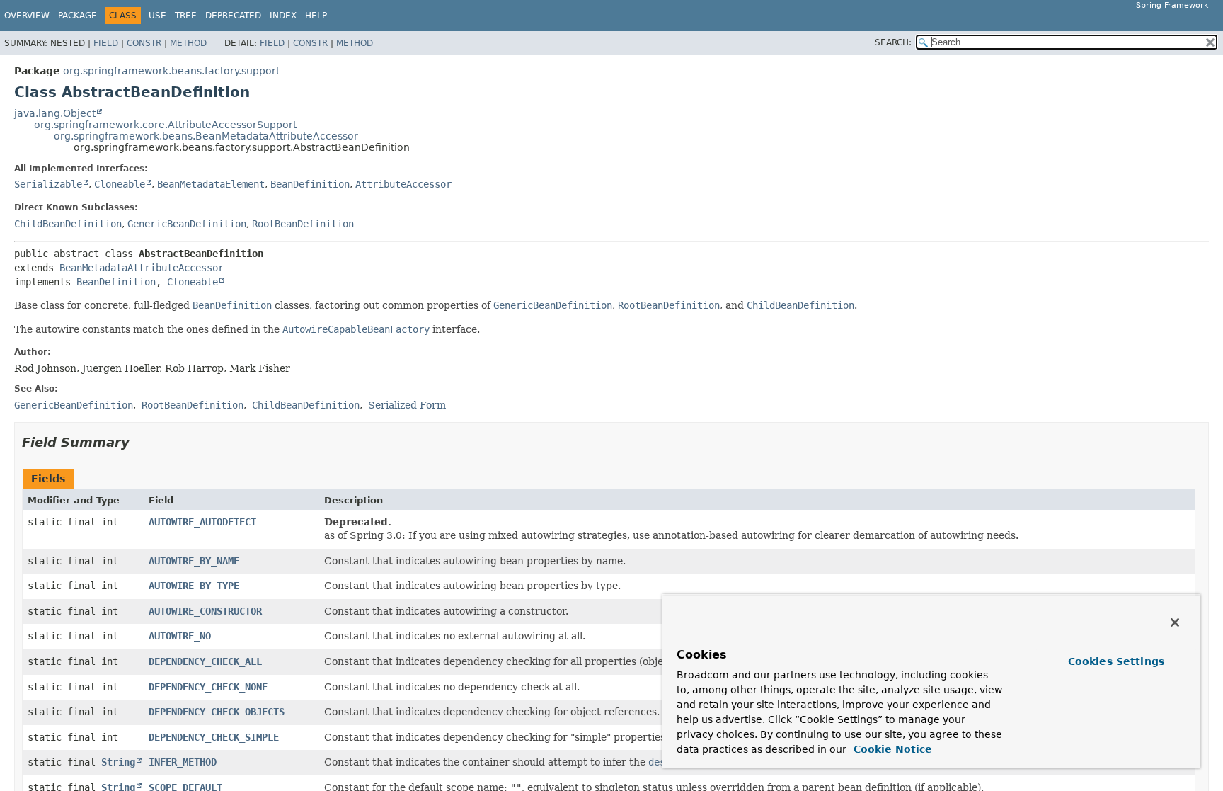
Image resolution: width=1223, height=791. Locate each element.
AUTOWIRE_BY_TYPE (194, 585)
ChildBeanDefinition (68, 223)
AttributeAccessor (403, 184)
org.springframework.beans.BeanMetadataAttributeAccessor (206, 136)
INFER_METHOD (183, 762)
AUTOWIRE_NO (180, 636)
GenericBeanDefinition (186, 223)
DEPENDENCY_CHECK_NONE (208, 687)
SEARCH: (893, 42)
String (118, 762)
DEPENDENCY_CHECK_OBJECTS (217, 711)
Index (283, 16)
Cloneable (119, 184)
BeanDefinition (310, 184)
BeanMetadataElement (211, 184)
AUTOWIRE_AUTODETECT (202, 522)
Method (188, 43)
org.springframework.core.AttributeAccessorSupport (165, 124)
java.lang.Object (55, 113)
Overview (27, 16)
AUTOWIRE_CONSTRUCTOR (205, 611)
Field (105, 43)
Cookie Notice (891, 749)
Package (77, 16)
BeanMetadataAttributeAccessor (141, 267)
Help (316, 16)
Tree (186, 16)
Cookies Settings (1116, 661)
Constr (144, 43)
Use (157, 16)
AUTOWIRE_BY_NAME (194, 561)
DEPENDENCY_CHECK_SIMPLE (214, 737)
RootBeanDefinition (303, 223)
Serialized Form (407, 405)
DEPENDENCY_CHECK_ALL (205, 661)
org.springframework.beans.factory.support (171, 70)
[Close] (1174, 622)
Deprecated (233, 16)
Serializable (48, 184)
